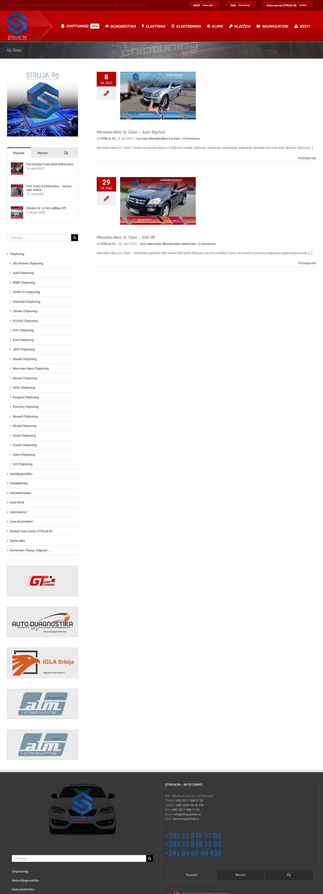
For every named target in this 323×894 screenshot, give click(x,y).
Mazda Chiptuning (25, 359)
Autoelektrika (19, 483)
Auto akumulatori (21, 521)
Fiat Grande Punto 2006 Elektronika (49, 164)
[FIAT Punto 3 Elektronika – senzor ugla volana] (17, 186)
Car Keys (142, 138)
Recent (43, 153)
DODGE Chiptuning (25, 321)
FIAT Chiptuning (23, 330)
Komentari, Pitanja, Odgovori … (30, 550)
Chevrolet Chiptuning (26, 301)
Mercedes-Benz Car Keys (164, 138)
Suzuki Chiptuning (25, 445)
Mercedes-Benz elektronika (179, 244)
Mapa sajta (17, 540)
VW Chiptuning (22, 464)
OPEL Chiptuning (24, 387)
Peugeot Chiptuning (26, 397)
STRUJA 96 (108, 138)
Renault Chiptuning (25, 416)
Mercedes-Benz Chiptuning (31, 368)
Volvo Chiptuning (24, 454)
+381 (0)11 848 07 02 (189, 800)
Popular (19, 153)
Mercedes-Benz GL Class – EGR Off (126, 237)
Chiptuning (17, 254)
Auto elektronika (150, 244)
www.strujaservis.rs (186, 819)
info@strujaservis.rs (134, 5)
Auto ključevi (18, 512)
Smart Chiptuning (24, 435)
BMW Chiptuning (24, 282)
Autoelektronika (20, 493)
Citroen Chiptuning (25, 311)
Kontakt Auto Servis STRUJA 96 (31, 531)
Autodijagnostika (21, 474)
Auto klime (17, 502)
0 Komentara (191, 138)
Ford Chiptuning (23, 340)
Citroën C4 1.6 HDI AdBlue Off (46, 208)
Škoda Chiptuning (24, 426)
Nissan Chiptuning (25, 378)
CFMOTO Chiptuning (26, 292)
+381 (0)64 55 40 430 (189, 805)
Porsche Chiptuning (26, 407)
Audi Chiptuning (23, 273)
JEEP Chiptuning (24, 349)
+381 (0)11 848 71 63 (185, 809)
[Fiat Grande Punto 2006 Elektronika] (17, 164)
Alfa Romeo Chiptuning (28, 263)
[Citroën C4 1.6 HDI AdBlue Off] (17, 208)
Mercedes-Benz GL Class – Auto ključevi (131, 132)
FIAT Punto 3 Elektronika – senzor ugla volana (48, 188)
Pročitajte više (307, 158)
